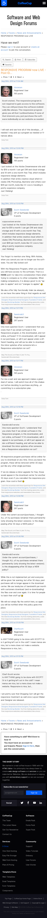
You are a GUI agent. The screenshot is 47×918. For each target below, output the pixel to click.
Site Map (15, 907)
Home (3, 33)
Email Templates (8, 881)
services (33, 771)
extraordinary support (19, 777)
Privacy (6, 907)
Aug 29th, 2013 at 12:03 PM (12, 204)
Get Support (24, 903)
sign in (10, 47)
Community (31, 841)
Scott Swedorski (21, 210)
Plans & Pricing (8, 865)
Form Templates (8, 886)
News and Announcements (29, 33)
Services (6, 841)
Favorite (7, 65)
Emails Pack (30, 820)
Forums (11, 33)
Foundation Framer (35, 300)
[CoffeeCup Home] (25, 3)
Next (19, 77)
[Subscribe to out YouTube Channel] (34, 803)
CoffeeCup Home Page (22, 898)
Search (7, 60)
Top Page (8, 898)
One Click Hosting (9, 851)
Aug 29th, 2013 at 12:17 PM (12, 361)
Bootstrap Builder (13, 302)
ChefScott (19, 629)
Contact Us (7, 834)
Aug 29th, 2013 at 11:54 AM (12, 81)
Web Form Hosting (9, 860)
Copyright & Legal (38, 903)
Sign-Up (34, 793)
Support (29, 846)
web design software (17, 771)
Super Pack (30, 830)
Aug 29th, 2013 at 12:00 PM (13, 148)
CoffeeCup (7, 816)
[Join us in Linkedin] (41, 803)
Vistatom (18, 87)
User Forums (31, 860)
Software (30, 816)
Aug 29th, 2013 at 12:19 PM (12, 407)
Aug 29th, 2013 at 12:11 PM (12, 308)
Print (18, 60)
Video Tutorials (32, 851)
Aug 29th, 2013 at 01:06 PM (13, 536)
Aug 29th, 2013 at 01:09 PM (13, 623)
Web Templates (8, 877)
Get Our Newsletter (10, 830)
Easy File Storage (9, 855)
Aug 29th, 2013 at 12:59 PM (12, 496)
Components (7, 891)
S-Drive (5, 846)
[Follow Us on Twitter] (22, 803)
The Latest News (9, 825)
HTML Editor (7, 768)
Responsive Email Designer (18, 300)
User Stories (31, 865)
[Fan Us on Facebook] (28, 803)
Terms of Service (25, 913)
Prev (5, 77)
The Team (6, 820)
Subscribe (30, 60)
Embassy (29, 855)
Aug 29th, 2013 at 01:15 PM (12, 656)
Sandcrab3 (19, 314)
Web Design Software (10, 903)
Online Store (37, 898)
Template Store (9, 872)
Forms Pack (30, 825)
